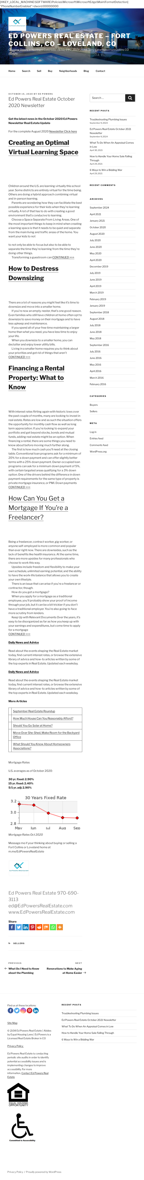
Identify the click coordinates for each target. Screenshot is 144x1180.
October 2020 (98, 227)
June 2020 (96, 246)
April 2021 (95, 214)
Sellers (19, 943)
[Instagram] (23, 1010)
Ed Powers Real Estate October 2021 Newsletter (89, 1019)
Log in (93, 431)
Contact (100, 70)
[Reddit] (39, 927)
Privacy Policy (15, 1045)
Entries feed (96, 438)
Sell (39, 70)
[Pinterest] (32, 927)
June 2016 (96, 357)
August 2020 (97, 233)
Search (26, 70)
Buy (50, 70)
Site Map (12, 1022)
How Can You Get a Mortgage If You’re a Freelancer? (38, 507)
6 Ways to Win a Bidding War (106, 169)
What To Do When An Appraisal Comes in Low (87, 1026)
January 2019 (97, 305)
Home (11, 70)
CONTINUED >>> (63, 257)
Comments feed (99, 445)
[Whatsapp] (53, 927)
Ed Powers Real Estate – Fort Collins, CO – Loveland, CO (69, 40)
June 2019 (96, 279)
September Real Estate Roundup (34, 711)
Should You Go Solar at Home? (33, 725)
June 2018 (96, 331)
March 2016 (97, 377)
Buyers (94, 404)
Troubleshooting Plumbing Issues (108, 119)
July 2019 (95, 272)
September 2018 (99, 312)
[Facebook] (12, 927)
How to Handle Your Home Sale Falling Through (88, 1032)
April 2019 (95, 286)
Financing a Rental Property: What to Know (36, 377)
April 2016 (95, 371)
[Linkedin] (25, 927)
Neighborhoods (68, 70)
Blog (86, 70)
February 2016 (98, 384)
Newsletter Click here (63, 131)
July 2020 (95, 240)
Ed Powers (45, 94)
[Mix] (46, 927)
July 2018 (95, 325)
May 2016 (95, 364)
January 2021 (97, 220)
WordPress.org (98, 451)
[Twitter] (19, 927)
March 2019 (97, 292)
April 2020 (96, 259)
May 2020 (96, 253)
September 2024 (99, 207)
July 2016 (95, 351)
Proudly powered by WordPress (43, 1171)
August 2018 (97, 318)
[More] (60, 927)
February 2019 (98, 299)
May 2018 (95, 338)
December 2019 (99, 266)
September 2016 (99, 344)
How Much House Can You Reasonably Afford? (43, 718)
